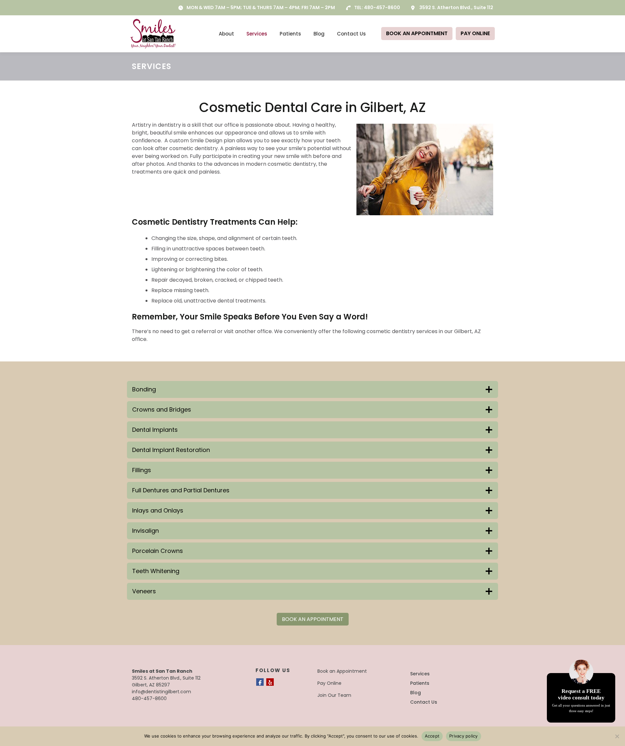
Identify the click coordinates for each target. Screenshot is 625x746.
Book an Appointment (342, 671)
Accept (432, 736)
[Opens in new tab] (260, 682)
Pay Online (329, 683)
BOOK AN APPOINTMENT (417, 33)
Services (256, 33)
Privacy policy (463, 736)
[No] (617, 736)
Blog (319, 33)
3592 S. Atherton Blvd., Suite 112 (456, 7)
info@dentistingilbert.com (161, 691)
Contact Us (351, 33)
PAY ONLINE (475, 33)
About (226, 33)
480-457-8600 (382, 7)
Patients (290, 33)
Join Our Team (334, 695)
